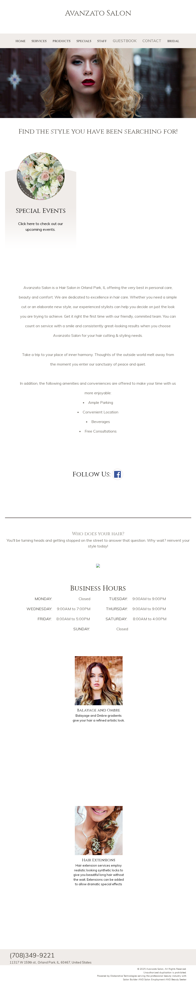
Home (21, 41)
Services (39, 41)
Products (62, 41)
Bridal (173, 41)
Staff (102, 41)
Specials (83, 41)
